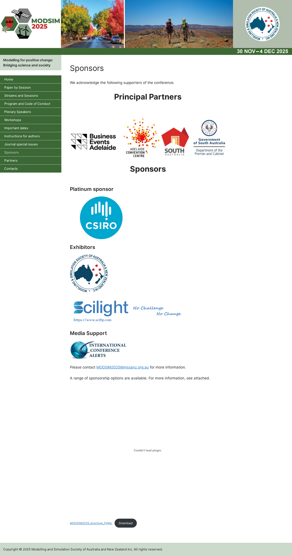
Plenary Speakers (17, 112)
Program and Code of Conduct (27, 104)
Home (8, 79)
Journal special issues (21, 144)
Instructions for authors (22, 136)
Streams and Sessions (21, 96)
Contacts (11, 169)
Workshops (12, 120)
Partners (11, 160)
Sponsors (11, 152)
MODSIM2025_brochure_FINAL (91, 523)
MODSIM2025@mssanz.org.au (122, 367)
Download (126, 523)
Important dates (16, 128)
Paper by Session (17, 87)
